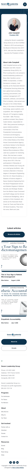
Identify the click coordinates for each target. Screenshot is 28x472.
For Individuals (5, 396)
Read (4, 452)
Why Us (3, 415)
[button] (25, 4)
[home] (9, 4)
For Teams (4, 399)
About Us (14, 342)
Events (3, 445)
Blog (2, 449)
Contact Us (4, 436)
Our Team (4, 418)
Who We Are (4, 412)
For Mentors (4, 402)
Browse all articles (14, 234)
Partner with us (5, 427)
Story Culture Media (18, 467)
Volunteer (4, 430)
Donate (14, 348)
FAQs (2, 455)
